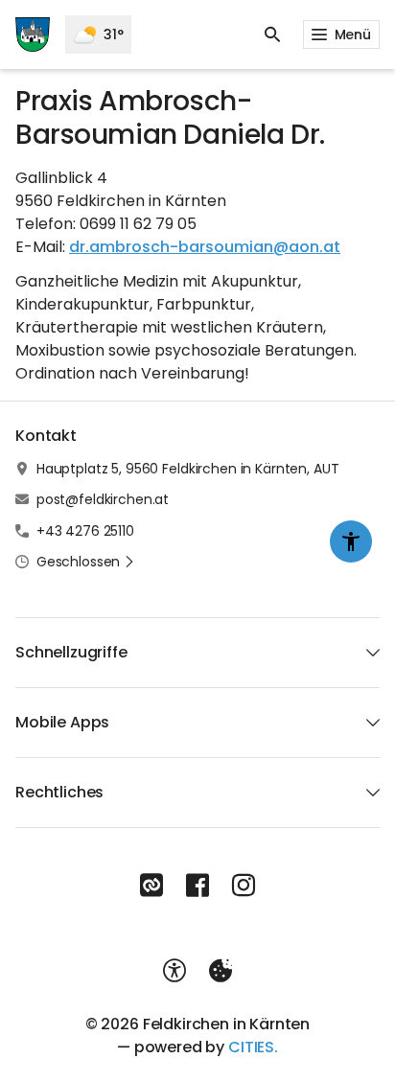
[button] (85, 561)
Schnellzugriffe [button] (71, 652)
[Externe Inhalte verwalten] (220, 970)
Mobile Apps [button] (62, 722)
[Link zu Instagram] (243, 885)
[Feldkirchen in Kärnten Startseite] (32, 34)
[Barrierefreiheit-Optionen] (174, 970)
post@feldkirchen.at (102, 499)
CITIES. (253, 1047)
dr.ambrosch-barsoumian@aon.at (204, 247)
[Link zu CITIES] (151, 885)
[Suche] (272, 34)
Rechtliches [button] (59, 792)
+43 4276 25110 (85, 531)
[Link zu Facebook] (197, 885)
